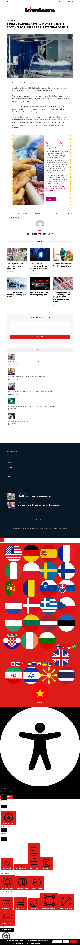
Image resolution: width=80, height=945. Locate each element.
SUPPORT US (61, 2)
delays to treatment (22, 213)
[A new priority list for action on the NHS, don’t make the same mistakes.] (11, 404)
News (8, 21)
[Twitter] (5, 94)
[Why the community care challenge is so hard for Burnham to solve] (11, 389)
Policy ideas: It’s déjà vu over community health (23, 362)
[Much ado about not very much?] (11, 419)
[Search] (72, 2)
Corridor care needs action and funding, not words (16, 294)
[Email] (5, 104)
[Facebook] (5, 89)
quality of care (14, 217)
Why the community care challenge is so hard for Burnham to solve (30, 391)
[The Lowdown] (40, 8)
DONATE (50, 199)
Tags (62, 350)
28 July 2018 (36, 83)
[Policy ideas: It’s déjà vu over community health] (11, 359)
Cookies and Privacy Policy (14, 472)
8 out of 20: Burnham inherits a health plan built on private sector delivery (39, 267)
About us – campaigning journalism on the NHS (20, 458)
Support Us (10, 462)
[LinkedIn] (5, 99)
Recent (18, 350)
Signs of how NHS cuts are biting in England (39, 293)
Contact (9, 477)
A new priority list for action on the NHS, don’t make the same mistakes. (31, 406)
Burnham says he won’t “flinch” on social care (62, 265)
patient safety (38, 213)
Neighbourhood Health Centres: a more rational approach (27, 377)
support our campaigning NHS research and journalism (56, 188)
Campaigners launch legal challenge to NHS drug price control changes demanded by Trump (62, 296)
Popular (40, 350)
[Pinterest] (68, 213)
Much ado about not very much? (18, 421)
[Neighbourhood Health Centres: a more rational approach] (11, 374)
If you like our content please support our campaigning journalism (56, 145)
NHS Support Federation (40, 233)
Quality (12, 21)
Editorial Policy (11, 467)
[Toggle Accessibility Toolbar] (2, 540)
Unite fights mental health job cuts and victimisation (15, 266)
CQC (10, 213)
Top (40, 534)
